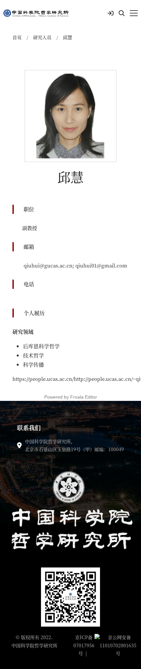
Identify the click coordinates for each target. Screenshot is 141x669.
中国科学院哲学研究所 (34, 645)
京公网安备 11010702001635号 (118, 645)
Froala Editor (83, 397)
